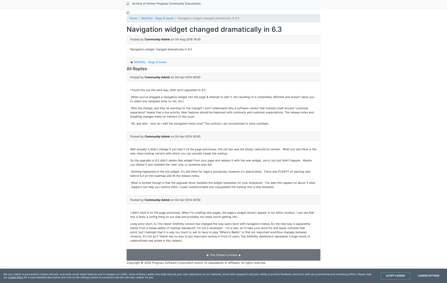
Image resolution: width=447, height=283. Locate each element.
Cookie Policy (15, 277)
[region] (223, 276)
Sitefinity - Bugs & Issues (157, 18)
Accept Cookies (395, 275)
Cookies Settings (428, 275)
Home (133, 18)
